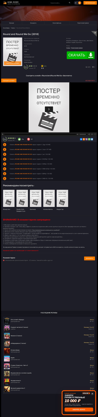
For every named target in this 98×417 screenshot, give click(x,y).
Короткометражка (76, 48)
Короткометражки (83, 23)
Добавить (89, 258)
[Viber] (86, 139)
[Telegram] (92, 139)
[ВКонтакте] (81, 139)
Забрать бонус (79, 409)
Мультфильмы (57, 23)
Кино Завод (6, 28)
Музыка (11, 23)
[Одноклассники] (84, 139)
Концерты (33, 23)
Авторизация (90, 3)
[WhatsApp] (89, 139)
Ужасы (13, 28)
